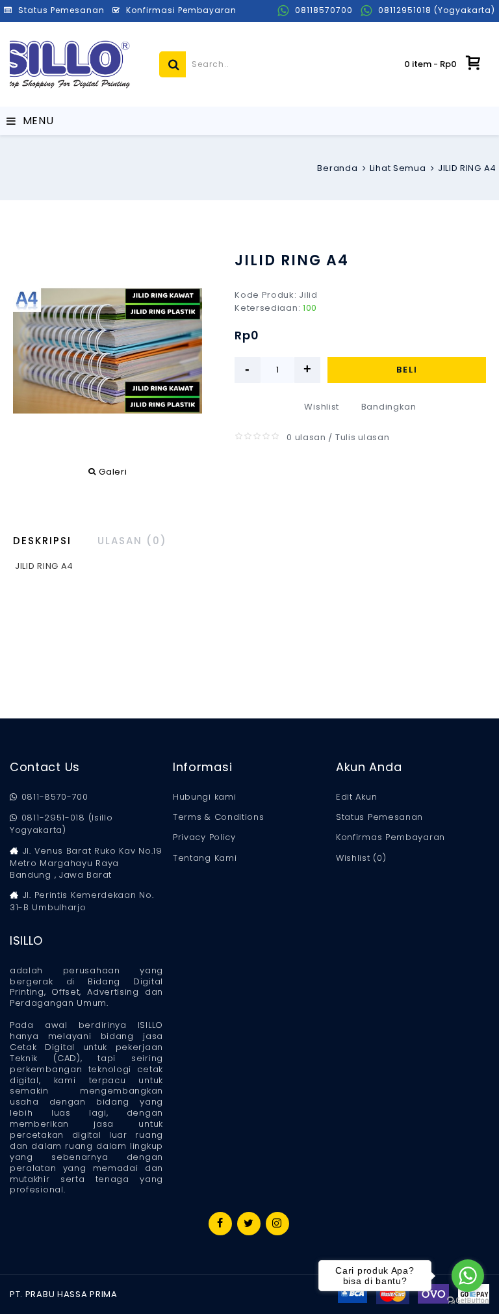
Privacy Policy (204, 837)
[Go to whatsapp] (468, 1275)
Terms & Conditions (218, 817)
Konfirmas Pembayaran (390, 837)
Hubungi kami (204, 797)
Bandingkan (388, 407)
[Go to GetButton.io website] (468, 1300)
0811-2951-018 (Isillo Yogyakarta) (61, 824)
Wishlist (321, 407)
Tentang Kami (205, 858)
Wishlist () (361, 858)
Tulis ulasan (362, 437)
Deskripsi (42, 540)
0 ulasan (306, 437)
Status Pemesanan (379, 817)
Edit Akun (356, 797)
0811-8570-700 (54, 797)
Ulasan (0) (132, 540)
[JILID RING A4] (107, 351)
